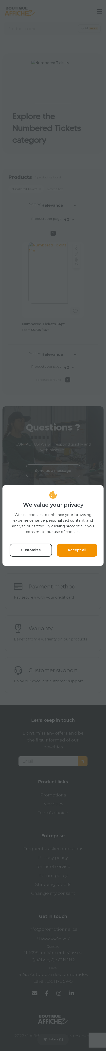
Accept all (77, 550)
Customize (31, 550)
